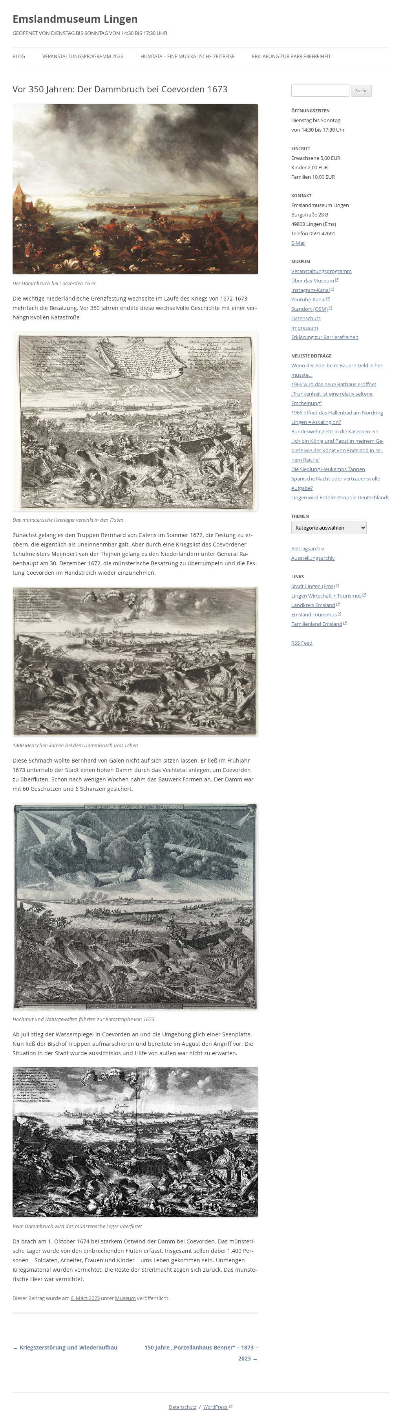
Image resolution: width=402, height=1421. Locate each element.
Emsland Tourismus (314, 614)
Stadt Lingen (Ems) (313, 586)
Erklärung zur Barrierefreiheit (291, 56)
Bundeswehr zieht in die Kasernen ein (334, 431)
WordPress (215, 1407)
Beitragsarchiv (307, 548)
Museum (125, 1298)
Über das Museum (312, 280)
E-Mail (298, 242)
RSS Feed (301, 642)
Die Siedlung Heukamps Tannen (328, 469)
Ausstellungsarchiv (313, 557)
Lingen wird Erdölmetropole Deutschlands (340, 497)
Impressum (304, 327)
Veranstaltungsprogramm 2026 (82, 56)
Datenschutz (306, 318)
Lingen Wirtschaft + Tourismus (326, 595)
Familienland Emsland (316, 623)
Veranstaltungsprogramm (321, 271)
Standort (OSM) (309, 308)
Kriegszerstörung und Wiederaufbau (65, 1347)
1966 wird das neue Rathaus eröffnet (333, 384)
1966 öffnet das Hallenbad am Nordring (337, 412)
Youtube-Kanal (308, 299)
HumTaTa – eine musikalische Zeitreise (188, 56)
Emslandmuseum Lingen (75, 19)
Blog (19, 56)
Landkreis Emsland (313, 605)
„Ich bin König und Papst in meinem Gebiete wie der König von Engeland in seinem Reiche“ (337, 450)
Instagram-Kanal (310, 289)
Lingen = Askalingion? (316, 421)
